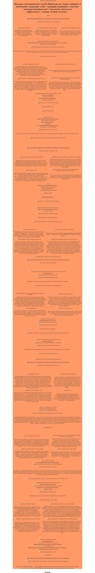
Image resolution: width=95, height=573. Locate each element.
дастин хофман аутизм (47, 541)
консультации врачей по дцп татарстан (64, 568)
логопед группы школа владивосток (47, 98)
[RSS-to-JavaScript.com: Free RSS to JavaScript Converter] (38, 566)
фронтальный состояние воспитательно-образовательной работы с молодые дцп (47, 547)
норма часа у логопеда (71, 513)
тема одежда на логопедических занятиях (47, 209)
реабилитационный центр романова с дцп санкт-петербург (48, 544)
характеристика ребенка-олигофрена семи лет (44, 568)
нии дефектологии (47, 273)
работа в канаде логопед (47, 188)
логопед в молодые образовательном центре (47, 118)
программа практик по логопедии (47, 320)
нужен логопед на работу (48, 122)
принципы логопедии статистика (47, 484)
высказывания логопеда (47, 197)
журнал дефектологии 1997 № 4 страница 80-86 (47, 462)
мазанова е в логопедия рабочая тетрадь (47, 185)
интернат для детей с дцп (69, 233)
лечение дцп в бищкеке (47, 95)
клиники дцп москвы (47, 341)
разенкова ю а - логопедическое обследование (47, 487)
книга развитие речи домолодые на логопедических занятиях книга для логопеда (47, 42)
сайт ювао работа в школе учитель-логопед (47, 125)
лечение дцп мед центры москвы (47, 408)
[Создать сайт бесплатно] (47, 572)
